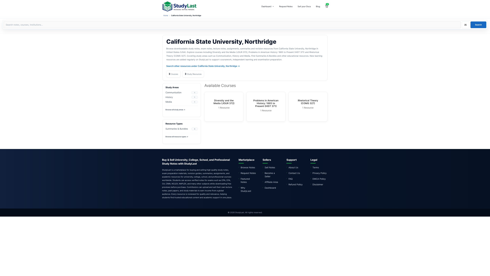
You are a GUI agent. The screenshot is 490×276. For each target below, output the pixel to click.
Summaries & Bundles (177, 129)
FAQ (291, 179)
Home (165, 15)
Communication (173, 92)
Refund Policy (296, 184)
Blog (318, 6)
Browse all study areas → (175, 110)
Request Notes (286, 6)
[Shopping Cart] (326, 6)
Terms (316, 167)
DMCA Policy (319, 179)
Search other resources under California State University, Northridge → (203, 66)
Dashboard (266, 6)
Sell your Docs (304, 6)
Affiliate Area (271, 182)
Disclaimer (318, 184)
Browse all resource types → (177, 137)
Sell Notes (270, 167)
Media (169, 102)
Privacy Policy (320, 173)
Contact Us (294, 173)
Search (478, 25)
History (169, 97)
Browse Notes (248, 167)
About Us (293, 167)
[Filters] (465, 24)
